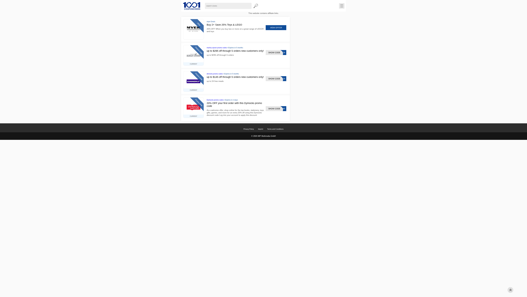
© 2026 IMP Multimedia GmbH (263, 136)
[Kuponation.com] (191, 5)
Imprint (260, 129)
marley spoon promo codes (217, 48)
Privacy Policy (248, 129)
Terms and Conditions (275, 129)
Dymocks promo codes (215, 100)
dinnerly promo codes (215, 74)
